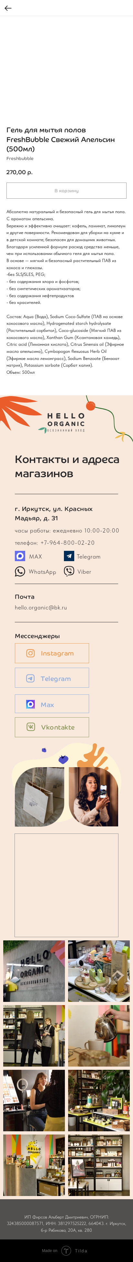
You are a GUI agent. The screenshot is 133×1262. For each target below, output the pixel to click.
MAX (35, 556)
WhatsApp (42, 571)
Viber (84, 571)
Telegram (89, 556)
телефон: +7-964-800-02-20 (55, 542)
